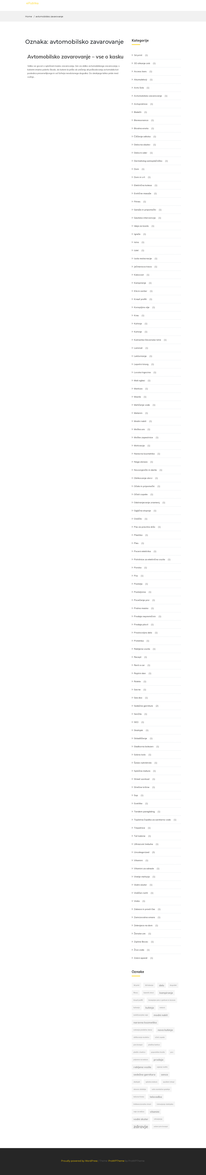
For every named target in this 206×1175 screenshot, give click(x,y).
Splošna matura (142, 770)
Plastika (138, 535)
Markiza (138, 388)
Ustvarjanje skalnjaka (165, 1104)
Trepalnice (139, 827)
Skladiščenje (140, 738)
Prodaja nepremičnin (145, 616)
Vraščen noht (141, 892)
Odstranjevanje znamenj (147, 502)
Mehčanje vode (142, 404)
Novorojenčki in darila (145, 470)
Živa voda (139, 949)
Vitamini (138, 860)
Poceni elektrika (142, 551)
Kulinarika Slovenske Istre (147, 339)
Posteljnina (140, 592)
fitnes (136, 993)
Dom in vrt (139, 177)
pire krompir (138, 1045)
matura (162, 1008)
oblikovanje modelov (141, 1037)
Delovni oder (140, 152)
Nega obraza (140, 461)
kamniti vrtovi (149, 993)
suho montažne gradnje (161, 1089)
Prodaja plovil (141, 624)
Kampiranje (140, 282)
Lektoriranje (140, 356)
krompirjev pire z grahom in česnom (162, 1000)
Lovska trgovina (142, 372)
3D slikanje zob (142, 63)
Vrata (137, 901)
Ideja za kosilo (141, 226)
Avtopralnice (140, 104)
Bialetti (137, 112)
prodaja (158, 1059)
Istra (136, 242)
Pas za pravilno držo (144, 526)
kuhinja (149, 1007)
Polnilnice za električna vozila (149, 559)
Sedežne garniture (143, 705)
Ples (136, 543)
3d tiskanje (149, 985)
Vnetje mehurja (142, 876)
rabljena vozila (142, 1067)
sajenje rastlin (162, 1067)
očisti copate (160, 1037)
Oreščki (138, 518)
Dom (136, 169)
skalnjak (137, 1082)
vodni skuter (141, 1119)
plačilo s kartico (139, 1052)
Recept (137, 657)
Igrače (137, 234)
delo (161, 985)
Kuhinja (138, 323)
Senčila (138, 714)
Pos (136, 575)
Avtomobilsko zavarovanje (148, 95)
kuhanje (137, 1008)
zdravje (141, 1126)
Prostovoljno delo (143, 632)
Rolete (137, 681)
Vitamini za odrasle (144, 868)
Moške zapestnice (143, 437)
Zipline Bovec (141, 941)
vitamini (154, 1111)
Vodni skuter (140, 884)
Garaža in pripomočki (145, 209)
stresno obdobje (140, 1089)
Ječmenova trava (143, 266)
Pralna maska (141, 608)
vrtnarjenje (158, 1119)
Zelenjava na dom (143, 925)
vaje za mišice (139, 1112)
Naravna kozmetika (144, 453)
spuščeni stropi (168, 1082)
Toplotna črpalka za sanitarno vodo (152, 819)
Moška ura (139, 429)
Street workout (142, 779)
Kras (136, 315)
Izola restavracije (143, 258)
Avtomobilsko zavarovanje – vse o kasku (75, 56)
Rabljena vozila (142, 648)
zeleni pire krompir (161, 1126)
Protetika (139, 640)
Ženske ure (139, 933)
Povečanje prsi (141, 600)
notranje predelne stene (143, 1030)
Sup (136, 795)
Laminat (138, 348)
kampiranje (166, 992)
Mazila (137, 396)
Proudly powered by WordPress (79, 1161)
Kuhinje (138, 331)
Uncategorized (141, 852)
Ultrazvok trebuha (143, 844)
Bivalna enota (141, 128)
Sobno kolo (140, 754)
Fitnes (137, 201)
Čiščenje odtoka (142, 136)
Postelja (138, 583)
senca (164, 1074)
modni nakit (161, 1015)
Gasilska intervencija (145, 217)
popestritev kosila (158, 1052)
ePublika (32, 3)
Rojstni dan (140, 673)
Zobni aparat (140, 958)
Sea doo (138, 697)
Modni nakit (140, 421)
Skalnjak (138, 730)
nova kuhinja (165, 1029)
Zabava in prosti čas (144, 909)
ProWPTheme (116, 1161)
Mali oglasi (139, 380)
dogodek (173, 985)
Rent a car (139, 665)
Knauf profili (140, 299)
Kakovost (139, 274)
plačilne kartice (154, 1045)
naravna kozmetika (145, 1022)
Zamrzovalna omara (144, 917)
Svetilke (138, 803)
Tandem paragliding (144, 811)
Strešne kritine (141, 787)
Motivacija (139, 445)
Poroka (137, 567)
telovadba (156, 1096)
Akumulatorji (140, 79)
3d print (138, 55)
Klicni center (140, 291)
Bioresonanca (141, 120)
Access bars (140, 71)
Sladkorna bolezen (143, 746)
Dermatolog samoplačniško (148, 160)
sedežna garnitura (144, 1074)
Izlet (136, 250)
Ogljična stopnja (142, 510)
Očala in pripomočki (144, 486)
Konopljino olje (141, 307)
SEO (136, 722)
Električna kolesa (143, 185)
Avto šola (139, 87)
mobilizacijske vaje (141, 1015)
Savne (137, 689)
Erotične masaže (142, 193)
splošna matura (151, 1082)
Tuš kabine (139, 836)
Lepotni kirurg (141, 364)
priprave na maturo (141, 1060)
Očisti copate (141, 494)
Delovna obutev (142, 144)
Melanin (138, 413)
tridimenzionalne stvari (142, 1104)
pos (171, 1052)
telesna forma (139, 1097)
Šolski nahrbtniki (143, 762)
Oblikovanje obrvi (143, 478)
